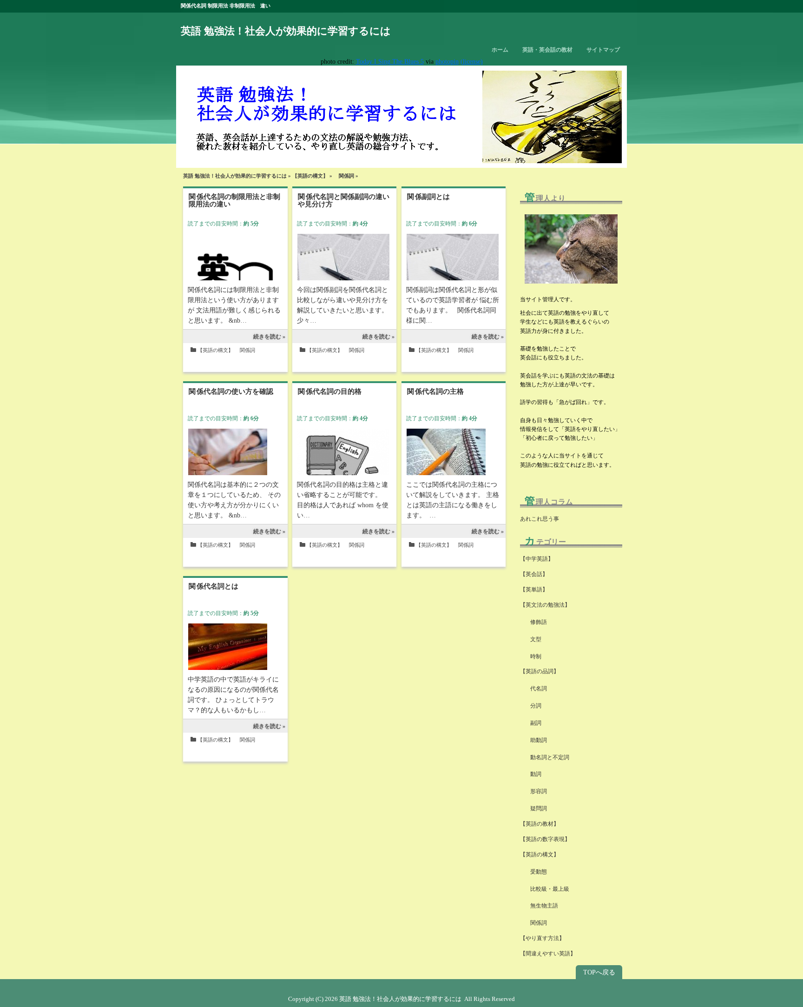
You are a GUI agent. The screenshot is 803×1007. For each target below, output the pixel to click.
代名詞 (536, 688)
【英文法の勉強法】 (545, 605)
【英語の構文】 (310, 176)
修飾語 (539, 622)
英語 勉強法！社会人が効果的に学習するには (286, 31)
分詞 (533, 705)
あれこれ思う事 (539, 519)
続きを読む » (269, 336)
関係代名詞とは (213, 586)
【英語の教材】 (539, 824)
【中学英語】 (536, 559)
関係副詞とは (428, 196)
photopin (447, 61)
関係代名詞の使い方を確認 (231, 391)
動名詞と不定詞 (547, 757)
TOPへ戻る (599, 972)
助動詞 (536, 740)
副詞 (533, 723)
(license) (472, 61)
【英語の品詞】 (539, 671)
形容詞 (536, 791)
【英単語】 (534, 589)
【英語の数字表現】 (545, 839)
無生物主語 (541, 905)
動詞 (533, 774)
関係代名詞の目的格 (330, 391)
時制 (533, 656)
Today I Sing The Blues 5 (390, 61)
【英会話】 (534, 574)
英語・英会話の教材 (547, 49)
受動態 (536, 871)
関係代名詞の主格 (435, 391)
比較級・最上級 (547, 889)
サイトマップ (603, 49)
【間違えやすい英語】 (548, 953)
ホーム (500, 49)
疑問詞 (536, 808)
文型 (533, 639)
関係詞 (344, 176)
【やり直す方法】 (542, 938)
